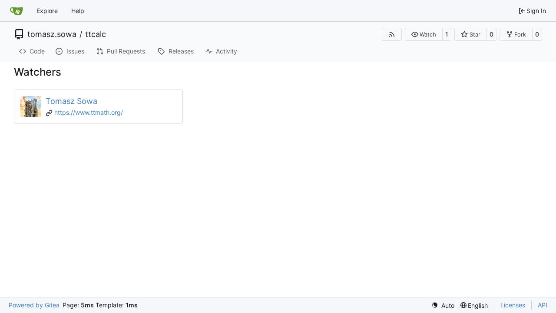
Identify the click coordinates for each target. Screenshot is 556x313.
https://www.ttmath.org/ (88, 112)
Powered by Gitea (34, 305)
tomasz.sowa (51, 34)
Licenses (512, 305)
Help (77, 10)
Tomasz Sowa (71, 101)
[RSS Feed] (392, 34)
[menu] (442, 305)
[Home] (16, 11)
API (542, 305)
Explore (47, 10)
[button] (424, 34)
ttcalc (95, 34)
